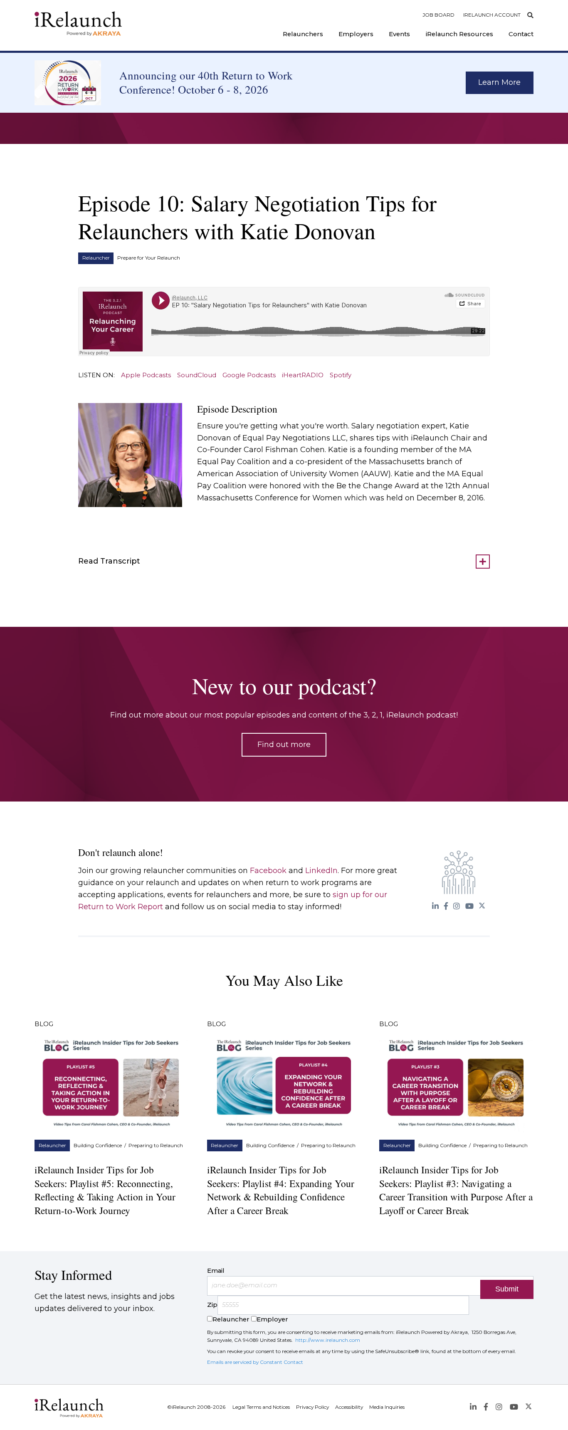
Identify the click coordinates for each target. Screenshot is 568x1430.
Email (216, 1270)
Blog (44, 1024)
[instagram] (457, 906)
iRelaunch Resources (459, 34)
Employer (272, 1319)
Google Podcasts (249, 375)
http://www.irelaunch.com (327, 1340)
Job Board (438, 15)
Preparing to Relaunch (155, 1145)
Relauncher (96, 258)
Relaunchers (303, 34)
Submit (507, 1289)
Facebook (268, 870)
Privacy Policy (312, 1407)
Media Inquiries (387, 1407)
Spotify (340, 375)
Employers (355, 34)
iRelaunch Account (492, 15)
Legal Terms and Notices (261, 1407)
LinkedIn (321, 870)
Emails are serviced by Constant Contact (255, 1362)
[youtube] (469, 906)
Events (399, 34)
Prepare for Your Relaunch (148, 258)
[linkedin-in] (435, 906)
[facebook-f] (446, 906)
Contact (521, 34)
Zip (212, 1305)
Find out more (284, 744)
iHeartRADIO (303, 375)
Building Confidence (98, 1145)
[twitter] (482, 906)
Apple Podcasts (146, 375)
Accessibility (349, 1407)
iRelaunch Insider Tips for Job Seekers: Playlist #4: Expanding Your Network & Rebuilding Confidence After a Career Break (280, 1190)
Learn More (499, 82)
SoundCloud (196, 375)
